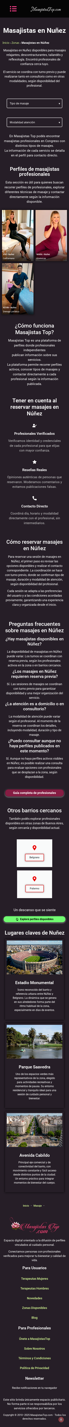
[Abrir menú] (13, 8)
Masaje (37, 1205)
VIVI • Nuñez (8, 254)
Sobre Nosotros (34, 1348)
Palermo (34, 888)
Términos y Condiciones (34, 1358)
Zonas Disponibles (34, 1308)
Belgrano (34, 857)
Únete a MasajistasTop (34, 1339)
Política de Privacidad (34, 1368)
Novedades (34, 1298)
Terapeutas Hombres (34, 1288)
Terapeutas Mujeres (34, 1278)
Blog (34, 1317)
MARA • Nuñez (43, 254)
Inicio (6, 43)
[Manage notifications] (61, 1419)
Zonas (15, 43)
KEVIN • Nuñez (9, 307)
